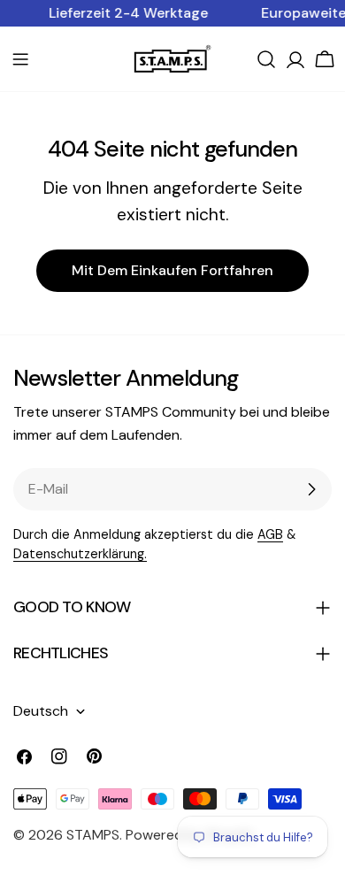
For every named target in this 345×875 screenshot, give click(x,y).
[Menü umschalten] (20, 59)
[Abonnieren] (311, 489)
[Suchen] (266, 59)
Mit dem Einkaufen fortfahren (172, 270)
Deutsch (40, 711)
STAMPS (92, 834)
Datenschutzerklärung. (80, 554)
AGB (270, 534)
